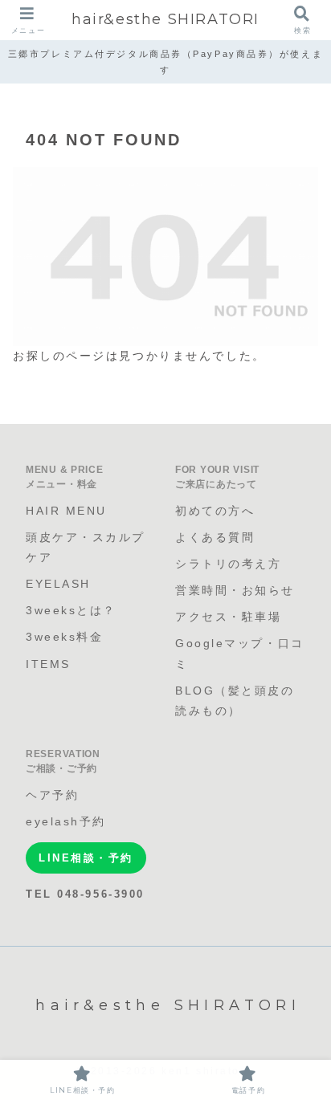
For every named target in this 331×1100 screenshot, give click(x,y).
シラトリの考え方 (228, 563)
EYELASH (58, 583)
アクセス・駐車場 (228, 616)
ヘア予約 (52, 794)
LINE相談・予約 (86, 858)
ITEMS (48, 664)
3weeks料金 (64, 636)
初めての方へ (215, 510)
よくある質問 (215, 537)
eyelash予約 (66, 821)
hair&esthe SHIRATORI (165, 19)
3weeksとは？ (71, 610)
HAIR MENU (66, 510)
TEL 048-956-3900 (85, 894)
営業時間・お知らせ (235, 590)
